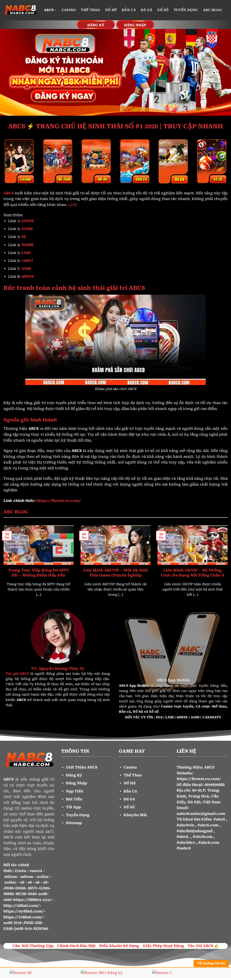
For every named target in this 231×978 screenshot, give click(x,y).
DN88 (20, 888)
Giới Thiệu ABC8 (81, 767)
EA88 (8, 928)
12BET (27, 261)
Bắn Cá (129, 10)
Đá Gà (146, 10)
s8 (22, 882)
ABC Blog (212, 10)
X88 (38, 923)
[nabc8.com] (20, 10)
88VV (32, 888)
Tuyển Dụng (186, 10)
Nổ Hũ (111, 10)
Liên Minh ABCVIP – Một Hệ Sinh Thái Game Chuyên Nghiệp (115, 572)
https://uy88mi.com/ (23, 911)
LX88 (169, 717)
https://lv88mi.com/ (23, 917)
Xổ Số (163, 10)
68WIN (182, 717)
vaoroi (36, 871)
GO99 (44, 888)
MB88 (8, 894)
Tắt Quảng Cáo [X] (211, 963)
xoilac (43, 877)
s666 (7, 900)
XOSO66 (40, 928)
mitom (10, 877)
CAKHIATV (211, 717)
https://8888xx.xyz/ (32, 900)
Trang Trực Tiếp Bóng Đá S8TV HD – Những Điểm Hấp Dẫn (38, 572)
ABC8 (48, 10)
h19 (28, 928)
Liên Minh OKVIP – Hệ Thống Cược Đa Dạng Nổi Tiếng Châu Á (192, 572)
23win (20, 871)
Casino (69, 10)
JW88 (8, 888)
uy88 (72, 204)
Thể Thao (90, 10)
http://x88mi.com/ (21, 905)
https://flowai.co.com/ (199, 779)
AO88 (195, 717)
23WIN (27, 221)
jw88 (18, 928)
